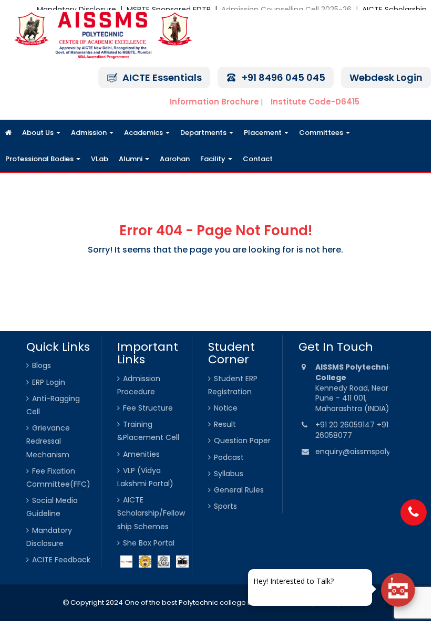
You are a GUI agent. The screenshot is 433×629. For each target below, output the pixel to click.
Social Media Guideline (52, 507)
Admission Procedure (138, 385)
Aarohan (175, 159)
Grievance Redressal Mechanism (48, 441)
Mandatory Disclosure (49, 537)
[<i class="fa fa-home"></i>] (8, 133)
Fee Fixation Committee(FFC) (58, 477)
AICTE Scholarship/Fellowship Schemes (151, 513)
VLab (99, 159)
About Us (38, 133)
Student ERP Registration (232, 385)
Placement (263, 133)
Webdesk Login (385, 77)
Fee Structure (148, 408)
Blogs (41, 365)
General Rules (239, 490)
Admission (89, 133)
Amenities (141, 454)
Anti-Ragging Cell (53, 405)
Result (225, 424)
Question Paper (242, 440)
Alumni (131, 159)
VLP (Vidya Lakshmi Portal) (145, 477)
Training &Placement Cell (148, 431)
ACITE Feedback (61, 559)
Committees (322, 133)
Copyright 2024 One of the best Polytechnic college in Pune (170, 602)
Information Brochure (214, 101)
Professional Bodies (40, 159)
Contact (258, 159)
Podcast (229, 457)
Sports (225, 506)
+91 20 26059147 (346, 425)
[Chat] (398, 590)
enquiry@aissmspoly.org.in (363, 451)
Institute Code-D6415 (315, 101)
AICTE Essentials (162, 77)
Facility (213, 159)
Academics (144, 133)
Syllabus (228, 473)
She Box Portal (148, 543)
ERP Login (48, 382)
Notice (226, 408)
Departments (204, 133)
